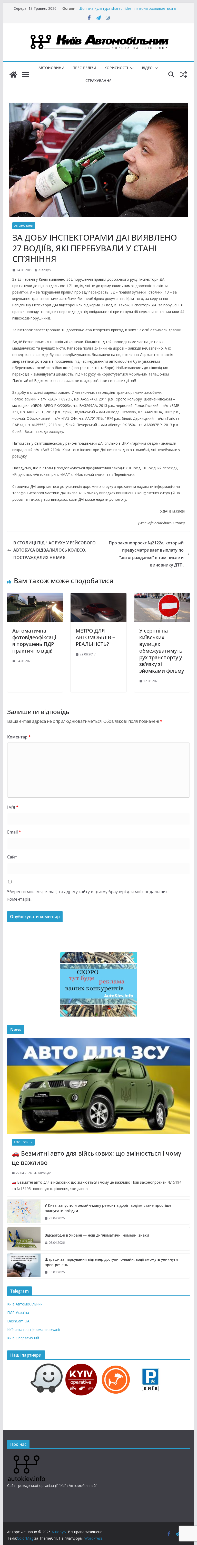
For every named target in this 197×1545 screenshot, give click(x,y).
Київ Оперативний (23, 1338)
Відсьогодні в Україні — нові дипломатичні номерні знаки (97, 1235)
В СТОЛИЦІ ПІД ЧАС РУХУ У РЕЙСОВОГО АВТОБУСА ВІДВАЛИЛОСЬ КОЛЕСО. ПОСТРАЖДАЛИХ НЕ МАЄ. (54, 550)
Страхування (98, 80)
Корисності (116, 67)
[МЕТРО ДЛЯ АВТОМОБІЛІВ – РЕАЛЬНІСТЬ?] (98, 596)
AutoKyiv (44, 270)
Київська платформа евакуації (33, 1329)
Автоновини (51, 67)
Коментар (19, 737)
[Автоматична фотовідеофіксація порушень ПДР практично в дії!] (35, 596)
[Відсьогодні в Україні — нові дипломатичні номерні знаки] (24, 1238)
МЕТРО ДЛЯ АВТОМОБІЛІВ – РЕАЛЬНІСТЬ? (95, 637)
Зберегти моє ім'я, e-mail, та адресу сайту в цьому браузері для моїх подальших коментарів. (87, 895)
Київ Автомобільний (25, 1304)
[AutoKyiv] (13, 74)
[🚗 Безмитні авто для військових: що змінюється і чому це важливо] (98, 1086)
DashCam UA (18, 1321)
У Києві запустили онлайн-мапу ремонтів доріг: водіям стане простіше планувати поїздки (108, 1208)
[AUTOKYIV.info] (26, 1457)
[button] (131, 68)
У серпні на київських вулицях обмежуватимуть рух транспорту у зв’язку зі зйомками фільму (161, 650)
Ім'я (12, 807)
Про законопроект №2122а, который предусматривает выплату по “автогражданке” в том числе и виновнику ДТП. (146, 554)
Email (14, 832)
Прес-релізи (84, 67)
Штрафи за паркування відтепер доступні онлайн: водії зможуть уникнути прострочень (111, 1262)
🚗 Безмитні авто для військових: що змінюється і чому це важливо (96, 1158)
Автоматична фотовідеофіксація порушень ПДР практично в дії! (34, 640)
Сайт (12, 857)
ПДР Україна (18, 1312)
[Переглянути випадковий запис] (184, 74)
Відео (147, 67)
